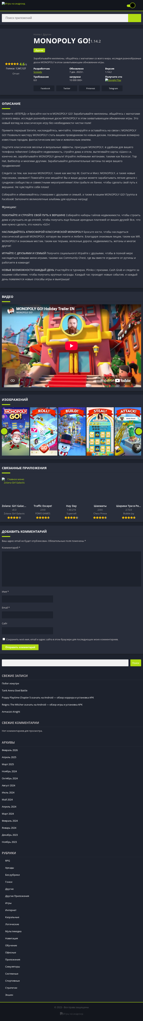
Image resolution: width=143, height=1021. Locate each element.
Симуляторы (12, 966)
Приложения (12, 959)
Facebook (45, 88)
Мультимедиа (13, 931)
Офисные (10, 952)
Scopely (38, 72)
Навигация (11, 938)
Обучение (11, 945)
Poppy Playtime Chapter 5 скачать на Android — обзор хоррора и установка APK (48, 697)
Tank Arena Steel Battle (14, 690)
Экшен (9, 994)
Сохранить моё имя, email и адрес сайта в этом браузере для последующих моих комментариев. (62, 639)
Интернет (10, 910)
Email (6, 607)
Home (37, 34)
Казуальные (12, 917)
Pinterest (90, 88)
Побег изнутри (10, 683)
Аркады (9, 867)
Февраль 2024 (10, 820)
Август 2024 (8, 785)
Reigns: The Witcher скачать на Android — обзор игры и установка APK (42, 704)
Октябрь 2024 (10, 778)
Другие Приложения (17, 896)
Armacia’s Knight (11, 711)
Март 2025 (8, 764)
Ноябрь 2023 (9, 842)
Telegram (113, 88)
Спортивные (12, 980)
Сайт (4, 623)
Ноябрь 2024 (9, 771)
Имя (5, 591)
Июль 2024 (8, 792)
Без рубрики (12, 874)
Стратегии (11, 987)
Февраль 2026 (10, 750)
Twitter (66, 88)
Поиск (135, 663)
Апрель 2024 (9, 806)
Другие (47, 34)
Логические (12, 924)
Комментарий (11, 547)
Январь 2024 (9, 827)
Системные (11, 973)
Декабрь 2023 (10, 834)
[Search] (134, 18)
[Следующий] (139, 431)
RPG (7, 860)
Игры (8, 903)
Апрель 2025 (9, 757)
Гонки (8, 882)
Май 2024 (7, 799)
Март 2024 (8, 813)
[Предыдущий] (4, 431)
